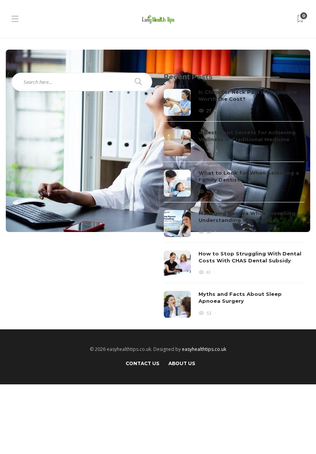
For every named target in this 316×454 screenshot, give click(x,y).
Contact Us (142, 363)
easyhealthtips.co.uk (204, 349)
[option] (234, 203)
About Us (181, 363)
